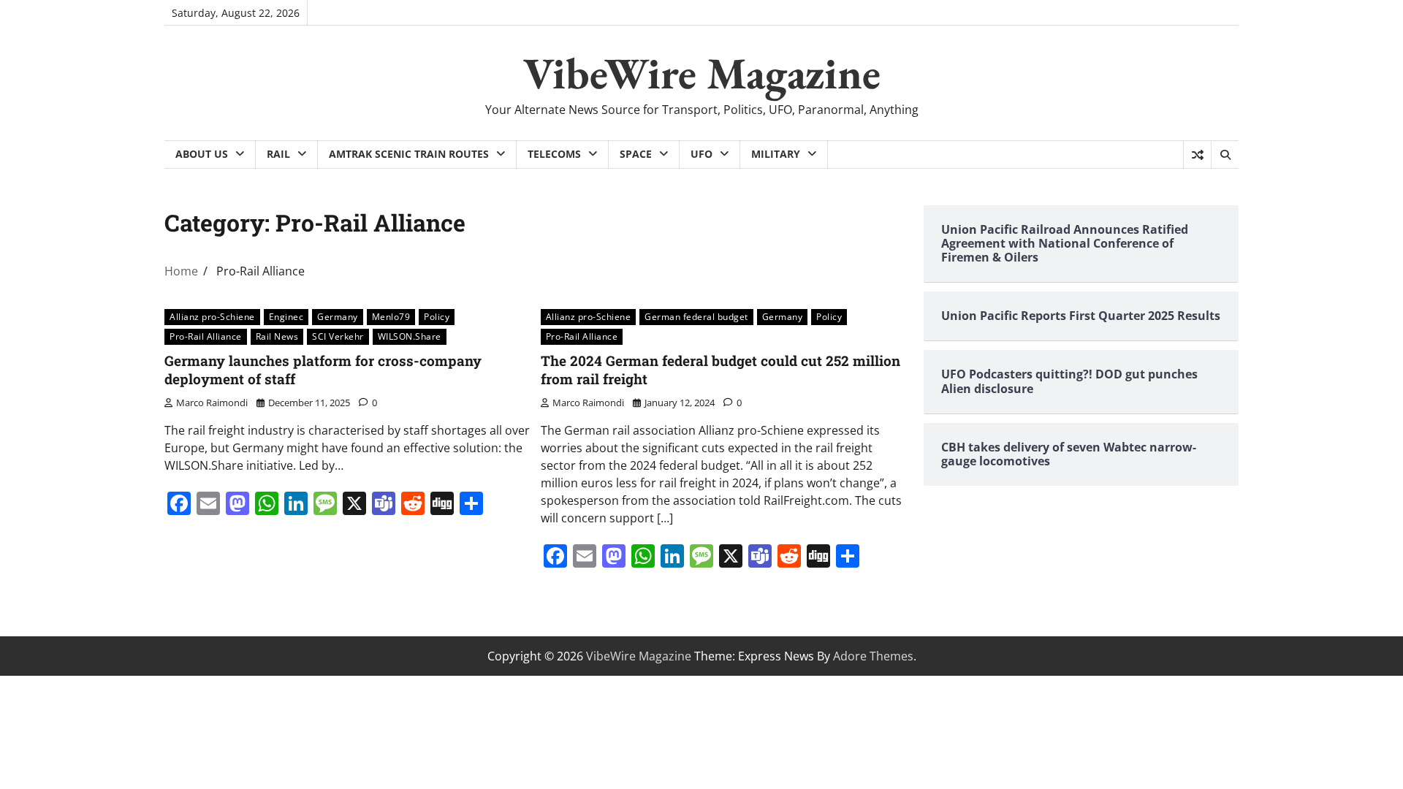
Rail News (277, 336)
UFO (701, 154)
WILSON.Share (409, 336)
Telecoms (554, 154)
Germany (337, 316)
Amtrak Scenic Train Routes (409, 154)
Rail (278, 154)
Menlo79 (391, 316)
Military (775, 154)
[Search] (1225, 155)
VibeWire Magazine (702, 73)
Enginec (286, 316)
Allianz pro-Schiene (212, 316)
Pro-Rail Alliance (206, 336)
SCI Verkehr (338, 336)
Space (636, 154)
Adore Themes (873, 656)
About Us (201, 154)
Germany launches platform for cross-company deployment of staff (323, 369)
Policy (436, 316)
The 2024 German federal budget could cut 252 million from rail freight (720, 369)
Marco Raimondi (212, 402)
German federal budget (696, 316)
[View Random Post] (1197, 155)
